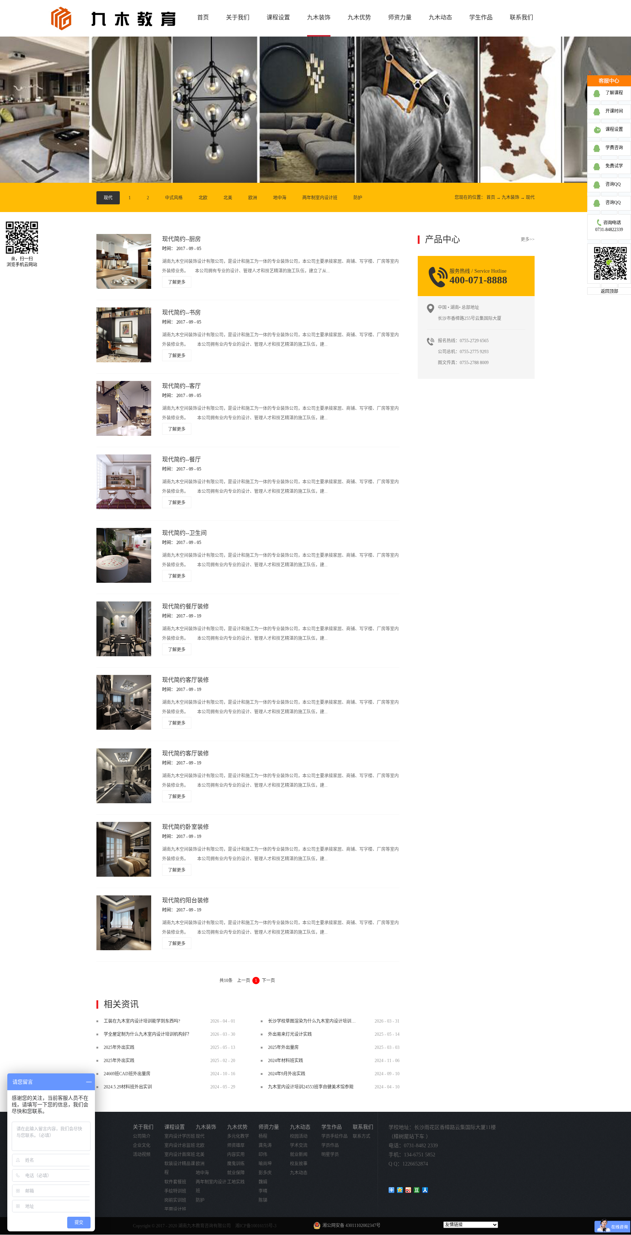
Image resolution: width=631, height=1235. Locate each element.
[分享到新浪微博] (408, 1190)
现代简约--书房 (181, 312)
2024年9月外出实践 (286, 1073)
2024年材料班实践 (285, 1060)
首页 (203, 17)
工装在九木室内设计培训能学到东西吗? (142, 1021)
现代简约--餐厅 (181, 459)
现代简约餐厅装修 (185, 606)
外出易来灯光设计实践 (290, 1034)
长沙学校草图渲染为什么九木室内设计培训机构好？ (318, 1021)
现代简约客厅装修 (185, 680)
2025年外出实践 (119, 1047)
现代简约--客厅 (181, 386)
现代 (530, 197)
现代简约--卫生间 (184, 533)
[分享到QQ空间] (400, 1190)
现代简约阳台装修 (185, 900)
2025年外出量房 (283, 1047)
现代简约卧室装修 (185, 827)
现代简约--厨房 (181, 239)
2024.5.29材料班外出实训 (128, 1086)
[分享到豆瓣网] (417, 1190)
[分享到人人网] (425, 1190)
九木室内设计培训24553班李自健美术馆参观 (310, 1086)
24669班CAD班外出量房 (127, 1073)
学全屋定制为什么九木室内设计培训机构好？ (147, 1034)
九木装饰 (510, 197)
